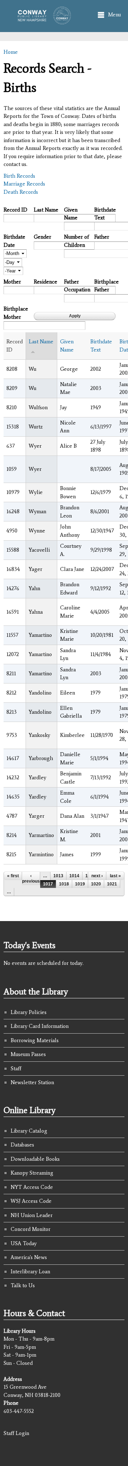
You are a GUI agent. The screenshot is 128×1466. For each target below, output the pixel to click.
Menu (114, 14)
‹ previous (31, 878)
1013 (58, 875)
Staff (16, 1068)
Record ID (15, 210)
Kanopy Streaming (32, 1173)
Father (101, 237)
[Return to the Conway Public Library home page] (42, 20)
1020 (96, 884)
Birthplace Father (106, 286)
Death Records (21, 192)
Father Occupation (76, 286)
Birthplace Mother (16, 313)
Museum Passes (28, 1054)
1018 (64, 884)
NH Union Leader (32, 1215)
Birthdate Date (14, 241)
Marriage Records (24, 184)
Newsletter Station (32, 1082)
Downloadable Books (35, 1159)
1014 (74, 875)
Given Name (71, 214)
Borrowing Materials (35, 1040)
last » (115, 875)
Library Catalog (29, 1131)
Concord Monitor (30, 1229)
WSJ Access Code (31, 1201)
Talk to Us (23, 1285)
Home (11, 52)
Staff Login (16, 1433)
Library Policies (29, 1012)
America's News (29, 1257)
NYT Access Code (32, 1187)
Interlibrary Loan (30, 1271)
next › (97, 875)
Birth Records (19, 176)
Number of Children (76, 241)
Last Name (46, 210)
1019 (80, 884)
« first (13, 875)
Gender (42, 237)
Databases (22, 1145)
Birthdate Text (105, 214)
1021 (112, 884)
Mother (12, 282)
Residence (45, 282)
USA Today (24, 1243)
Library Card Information (40, 1026)
